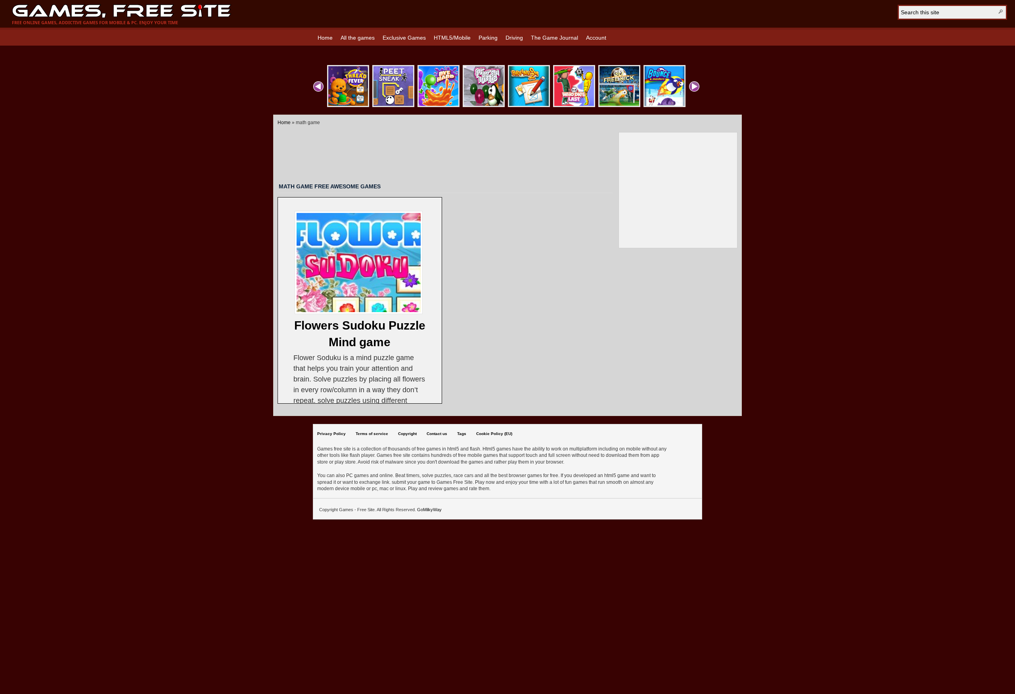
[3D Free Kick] (619, 86)
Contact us (437, 433)
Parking (488, 38)
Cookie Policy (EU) (494, 433)
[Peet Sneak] (393, 86)
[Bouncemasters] (664, 86)
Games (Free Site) (121, 11)
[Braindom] (529, 86)
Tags (461, 433)
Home (325, 38)
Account (596, 38)
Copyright (407, 433)
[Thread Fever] (348, 86)
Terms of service (372, 433)
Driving (514, 38)
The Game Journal (554, 38)
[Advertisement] (448, 153)
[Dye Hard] (438, 86)
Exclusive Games (404, 38)
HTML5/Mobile (452, 38)
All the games (358, 38)
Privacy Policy (331, 433)
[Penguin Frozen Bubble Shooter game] (484, 86)
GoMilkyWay (429, 509)
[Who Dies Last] (574, 86)
